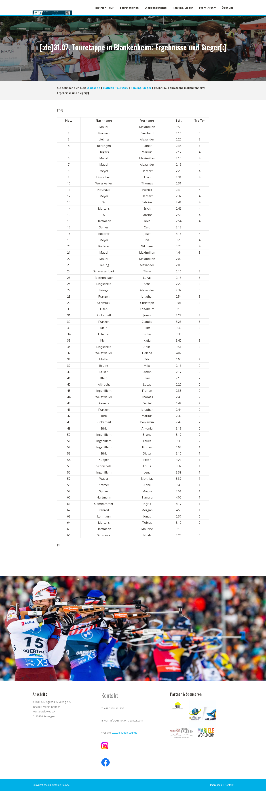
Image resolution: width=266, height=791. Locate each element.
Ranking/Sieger (183, 7)
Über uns (227, 7)
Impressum (216, 784)
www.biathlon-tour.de (124, 732)
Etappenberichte (156, 7)
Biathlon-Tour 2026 (115, 88)
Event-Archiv (207, 7)
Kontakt (229, 784)
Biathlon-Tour (104, 7)
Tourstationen (129, 7)
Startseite (93, 88)
